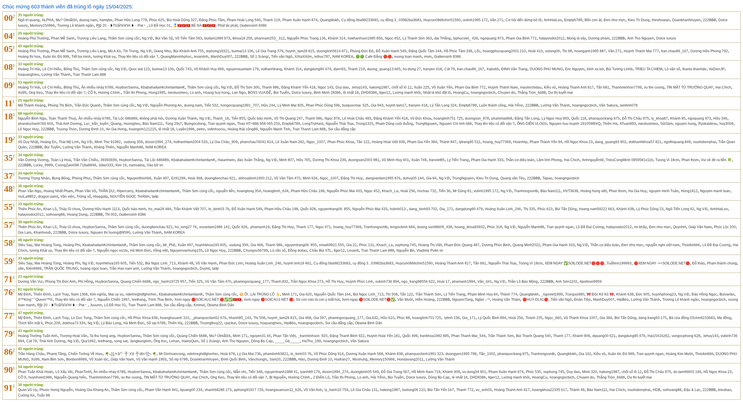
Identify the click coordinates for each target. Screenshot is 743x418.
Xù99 (22, 93)
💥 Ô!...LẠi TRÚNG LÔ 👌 (259, 294)
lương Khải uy (104, 57)
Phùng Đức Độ (362, 51)
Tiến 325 (196, 282)
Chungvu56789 (255, 250)
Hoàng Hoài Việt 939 (388, 142)
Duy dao (342, 87)
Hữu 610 (387, 318)
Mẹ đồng (724, 318)
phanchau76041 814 (256, 142)
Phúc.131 (366, 245)
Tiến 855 (238, 118)
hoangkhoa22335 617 (549, 390)
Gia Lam (24, 232)
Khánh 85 (678, 118)
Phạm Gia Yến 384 (422, 142)
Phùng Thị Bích (60, 105)
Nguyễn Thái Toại (340, 124)
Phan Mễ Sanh (63, 38)
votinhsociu (216, 129)
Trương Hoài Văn (73, 336)
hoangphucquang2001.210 (504, 51)
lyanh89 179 (310, 372)
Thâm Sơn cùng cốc (124, 38)
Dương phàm (598, 38)
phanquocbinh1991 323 (424, 354)
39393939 (108, 160)
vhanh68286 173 (218, 390)
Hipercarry (125, 191)
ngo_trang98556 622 (418, 282)
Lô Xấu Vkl (64, 372)
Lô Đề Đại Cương (590, 227)
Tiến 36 (444, 191)
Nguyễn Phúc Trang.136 (306, 38)
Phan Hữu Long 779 (131, 20)
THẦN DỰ (106, 191)
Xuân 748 (419, 160)
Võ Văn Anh (313, 390)
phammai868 (501, 118)
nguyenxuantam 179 (242, 69)
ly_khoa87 (659, 118)
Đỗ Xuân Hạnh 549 (391, 51)
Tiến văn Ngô (281, 57)
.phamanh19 (260, 227)
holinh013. (398, 209)
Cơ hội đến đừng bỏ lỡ (524, 20)
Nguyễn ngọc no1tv (112, 250)
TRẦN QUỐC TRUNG (61, 268)
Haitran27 (342, 359)
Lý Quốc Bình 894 (492, 318)
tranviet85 (437, 160)
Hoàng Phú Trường (33, 38)
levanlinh (201, 57)
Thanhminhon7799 (627, 87)
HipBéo (623, 300)
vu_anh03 (484, 390)
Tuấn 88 (43, 395)
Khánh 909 (581, 336)
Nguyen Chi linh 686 (455, 124)
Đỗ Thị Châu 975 (635, 118)
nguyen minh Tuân (664, 191)
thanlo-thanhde (694, 69)
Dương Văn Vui (30, 282)
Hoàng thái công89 (243, 129)
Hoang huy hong (216, 93)
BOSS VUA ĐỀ (259, 93)
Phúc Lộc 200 (725, 227)
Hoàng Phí (71, 245)
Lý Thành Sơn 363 (417, 38)
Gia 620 (305, 294)
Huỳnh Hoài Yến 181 (383, 336)
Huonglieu (132, 124)
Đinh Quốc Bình (233, 359)
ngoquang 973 (492, 38)
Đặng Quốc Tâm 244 (425, 51)
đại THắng (442, 38)
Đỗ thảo (698, 263)
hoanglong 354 (249, 191)
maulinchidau (531, 87)
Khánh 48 (185, 263)
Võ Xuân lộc (98, 359)
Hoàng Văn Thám (506, 300)
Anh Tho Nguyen (640, 38)
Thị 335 (529, 209)
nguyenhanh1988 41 (281, 372)
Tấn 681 (602, 87)
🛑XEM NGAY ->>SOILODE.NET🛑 (662, 263)
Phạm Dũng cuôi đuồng (394, 124)
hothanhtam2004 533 (191, 142)
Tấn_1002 (487, 354)
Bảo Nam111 (153, 124)
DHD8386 (369, 93)
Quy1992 (88, 341)
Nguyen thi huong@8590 (110, 232)
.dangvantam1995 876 (383, 178)
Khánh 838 (394, 354)
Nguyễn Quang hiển (70, 377)
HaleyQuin (190, 341)
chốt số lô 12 (402, 87)
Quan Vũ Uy (27, 390)
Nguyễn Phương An (166, 105)
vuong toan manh (408, 57)
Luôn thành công (492, 105)
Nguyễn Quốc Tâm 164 (332, 294)
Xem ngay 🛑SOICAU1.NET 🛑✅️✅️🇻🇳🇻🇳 (207, 300)
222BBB (709, 20)
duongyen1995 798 (461, 354)
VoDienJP (716, 69)
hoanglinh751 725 (448, 118)
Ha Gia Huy (637, 191)
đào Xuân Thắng (250, 160)
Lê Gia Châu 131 (364, 390)
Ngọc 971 (323, 227)
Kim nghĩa (98, 294)
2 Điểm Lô (321, 377)
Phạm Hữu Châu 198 (307, 191)
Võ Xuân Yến (442, 87)
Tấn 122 (362, 142)
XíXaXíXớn (303, 57)
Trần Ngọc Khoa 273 (307, 282)
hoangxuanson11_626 (283, 390)
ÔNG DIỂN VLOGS (532, 124)
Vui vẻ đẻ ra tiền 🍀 (716, 160)
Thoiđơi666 (691, 245)
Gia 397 (319, 318)
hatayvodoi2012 (552, 38)
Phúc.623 (545, 209)
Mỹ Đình (24, 294)
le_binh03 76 (218, 209)
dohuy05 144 (413, 178)
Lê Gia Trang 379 (269, 51)
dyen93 (339, 69)
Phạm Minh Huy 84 (483, 294)
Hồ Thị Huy (334, 282)
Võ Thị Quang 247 (288, 118)
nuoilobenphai (704, 142)
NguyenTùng (462, 300)
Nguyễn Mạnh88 (130, 147)
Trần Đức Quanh (87, 105)
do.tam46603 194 (687, 372)
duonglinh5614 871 (332, 51)
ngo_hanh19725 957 (169, 282)
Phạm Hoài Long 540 (244, 20)
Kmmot (199, 305)
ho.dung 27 (412, 69)
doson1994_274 (158, 142)
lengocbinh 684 (402, 227)
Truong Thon (66, 129)
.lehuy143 (359, 87)
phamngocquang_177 (251, 282)
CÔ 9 (92, 93)
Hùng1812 (689, 191)
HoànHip (520, 142)
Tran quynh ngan (221, 124)
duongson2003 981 (363, 160)
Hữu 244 (268, 105)
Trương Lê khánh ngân (75, 26)
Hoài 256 (408, 191)
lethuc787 (322, 57)
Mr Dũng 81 (462, 191)
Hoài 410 (535, 51)
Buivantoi (726, 294)
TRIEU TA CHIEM (648, 69)
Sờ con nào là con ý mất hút (318, 300)
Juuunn (96, 305)
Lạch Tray (61, 294)
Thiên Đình (42, 294)
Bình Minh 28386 (327, 93)
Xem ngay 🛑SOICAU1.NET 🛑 (268, 300)
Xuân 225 (421, 87)
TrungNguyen (426, 124)
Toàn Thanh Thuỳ (62, 118)
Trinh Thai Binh (160, 300)
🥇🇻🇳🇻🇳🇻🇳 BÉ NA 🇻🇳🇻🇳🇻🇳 (194, 26)
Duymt (205, 268)
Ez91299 (178, 178)
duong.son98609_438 (434, 227)
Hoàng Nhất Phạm (58, 191)
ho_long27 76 (186, 227)
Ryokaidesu (707, 124)
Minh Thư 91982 (108, 142)
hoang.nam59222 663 (596, 209)
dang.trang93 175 (653, 318)
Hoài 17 (443, 282)
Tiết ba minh (81, 57)
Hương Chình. (109, 93)
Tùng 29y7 (173, 124)
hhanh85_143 (240, 318)
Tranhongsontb (526, 191)
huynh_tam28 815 (300, 51)
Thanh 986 (270, 87)
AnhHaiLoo (553, 20)
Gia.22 (351, 245)
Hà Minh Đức (140, 250)
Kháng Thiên (104, 147)
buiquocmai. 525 (355, 105)
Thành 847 (448, 142)
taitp (155, 196)
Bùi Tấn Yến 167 (441, 390)
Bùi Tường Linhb (619, 69)
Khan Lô (50, 209)
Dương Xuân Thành (181, 118)
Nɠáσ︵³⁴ (482, 300)
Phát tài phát (227, 26)
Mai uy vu (115, 294)
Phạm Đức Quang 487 (461, 245)
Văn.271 (496, 20)
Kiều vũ (550, 87)
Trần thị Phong (134, 93)
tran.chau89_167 (674, 51)
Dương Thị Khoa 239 (329, 160)
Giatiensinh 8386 (253, 26)
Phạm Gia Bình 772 (521, 38)
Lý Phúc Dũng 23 (649, 209)
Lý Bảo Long (111, 323)
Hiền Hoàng (424, 300)
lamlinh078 (629, 105)
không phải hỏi (151, 118)
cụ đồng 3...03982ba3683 (400, 20)
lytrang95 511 (469, 142)
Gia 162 (585, 354)
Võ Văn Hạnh (206, 263)
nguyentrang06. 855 (334, 209)
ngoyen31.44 (260, 336)
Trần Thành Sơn (428, 294)
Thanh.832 (279, 282)
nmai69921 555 (331, 245)
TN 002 (111, 214)
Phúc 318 (494, 227)
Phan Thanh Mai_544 (468, 336)
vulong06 (552, 51)
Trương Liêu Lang (91, 38)
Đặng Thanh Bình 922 (347, 336)
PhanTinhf (83, 372)
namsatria (137, 165)
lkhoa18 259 (242, 38)
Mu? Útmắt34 (66, 20)
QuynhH (679, 227)
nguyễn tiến (225, 191)
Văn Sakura (608, 105)
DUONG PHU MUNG (546, 69)
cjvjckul (230, 323)
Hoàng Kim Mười (679, 354)
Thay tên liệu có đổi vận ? (138, 57)
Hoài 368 (195, 178)
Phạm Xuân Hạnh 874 (300, 20)
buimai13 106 (242, 51)
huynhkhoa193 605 (210, 245)
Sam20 (275, 359)
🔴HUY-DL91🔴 (535, 300)
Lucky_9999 (43, 165)
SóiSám (666, 124)
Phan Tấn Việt (284, 336)
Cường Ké (26, 395)
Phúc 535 (533, 372)
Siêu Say (25, 245)
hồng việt (160, 250)
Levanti (353, 250)
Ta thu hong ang (102, 336)
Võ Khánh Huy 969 (209, 69)
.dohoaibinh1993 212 (255, 178)
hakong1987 (379, 87)
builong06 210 (413, 390)
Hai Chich (723, 87)
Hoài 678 (227, 354)
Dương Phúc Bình (496, 245)
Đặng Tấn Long (527, 118)
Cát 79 (449, 69)
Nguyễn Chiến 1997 (113, 300)
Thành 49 (577, 390)
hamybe (106, 20)
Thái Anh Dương (68, 124)
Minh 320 (589, 372)
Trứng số (84, 196)
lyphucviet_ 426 (465, 38)
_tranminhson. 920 (312, 336)
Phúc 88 (403, 318)
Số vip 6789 (156, 323)
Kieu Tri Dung (639, 20)
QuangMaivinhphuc (176, 57)
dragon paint (48, 196)
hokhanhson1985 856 (365, 38)
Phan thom (690, 160)
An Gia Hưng (116, 129)
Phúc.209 (52, 323)
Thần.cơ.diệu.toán (520, 160)
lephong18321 (217, 51)
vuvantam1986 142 (214, 227)
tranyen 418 (432, 69)
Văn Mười (405, 300)
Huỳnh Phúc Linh (359, 282)
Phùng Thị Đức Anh (60, 282)
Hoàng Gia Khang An (92, 390)
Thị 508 (392, 294)
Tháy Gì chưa (69, 209)
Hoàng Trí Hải (29, 69)
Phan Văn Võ (85, 191)
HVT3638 (570, 191)
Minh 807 (286, 160)
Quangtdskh (329, 20)
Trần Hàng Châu (31, 354)
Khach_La (390, 191)
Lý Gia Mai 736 (249, 354)
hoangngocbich (483, 93)
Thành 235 (533, 318)
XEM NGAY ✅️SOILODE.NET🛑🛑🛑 (574, 263)
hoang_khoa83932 (470, 227)
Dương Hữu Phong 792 (709, 51)
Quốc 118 (578, 118)
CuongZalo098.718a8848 (75, 165)
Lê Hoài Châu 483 (356, 118)
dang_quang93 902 (610, 142)
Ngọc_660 (553, 318)
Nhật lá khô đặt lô (437, 93)
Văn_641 (484, 282)
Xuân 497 (161, 178)
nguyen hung (685, 124)
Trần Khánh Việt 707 (190, 209)
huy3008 (726, 124)
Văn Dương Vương (33, 160)
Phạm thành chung (722, 263)
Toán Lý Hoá (61, 160)
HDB (656, 390)
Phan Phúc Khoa (340, 142)
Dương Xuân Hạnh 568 (364, 354)
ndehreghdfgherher (141, 294)
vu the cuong (654, 87)
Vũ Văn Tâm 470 (287, 178)
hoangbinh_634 (275, 191)
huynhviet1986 (40, 377)
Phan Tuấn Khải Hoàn (35, 372)
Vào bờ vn (155, 165)
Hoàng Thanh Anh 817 (576, 87)
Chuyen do (506, 93)
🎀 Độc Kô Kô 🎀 (600, 294)
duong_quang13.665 (384, 69)
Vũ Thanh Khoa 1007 (580, 318)
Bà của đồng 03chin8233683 (692, 318)
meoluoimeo (177, 93)
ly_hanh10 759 (336, 390)
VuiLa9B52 (27, 196)
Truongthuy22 (211, 323)
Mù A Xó (114, 51)
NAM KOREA (342, 57)
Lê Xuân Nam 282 (289, 142)
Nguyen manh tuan (715, 191)
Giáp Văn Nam (700, 227)
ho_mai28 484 (159, 209)
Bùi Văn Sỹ (164, 38)
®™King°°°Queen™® (35, 300)
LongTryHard (312, 124)
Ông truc (160, 341)
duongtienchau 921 (220, 178)
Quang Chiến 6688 (135, 282)
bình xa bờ (595, 69)
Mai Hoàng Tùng (48, 245)
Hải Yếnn (515, 105)
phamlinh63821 (275, 354)
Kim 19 (121, 165)
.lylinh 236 (451, 318)
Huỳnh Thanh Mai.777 (641, 51)
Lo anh (195, 93)
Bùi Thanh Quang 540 (533, 336)
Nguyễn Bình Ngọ (32, 118)
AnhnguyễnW (592, 160)
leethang (139, 300)
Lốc (477, 51)
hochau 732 (426, 191)
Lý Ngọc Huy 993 (555, 118)
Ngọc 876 (332, 118)
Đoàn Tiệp (582, 300)
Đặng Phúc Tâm (212, 20)
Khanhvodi (42, 232)
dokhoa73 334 (73, 323)
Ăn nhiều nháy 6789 (97, 87)
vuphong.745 (405, 245)
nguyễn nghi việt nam (662, 245)
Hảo (301, 359)
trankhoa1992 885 (434, 336)
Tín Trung (130, 51)
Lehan (174, 341)
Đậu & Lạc (692, 390)
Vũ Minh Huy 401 (395, 160)
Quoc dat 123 (139, 69)
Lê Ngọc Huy (28, 129)
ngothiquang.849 (677, 142)
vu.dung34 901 (474, 372)
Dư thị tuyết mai (560, 93)
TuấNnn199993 (619, 263)
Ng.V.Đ (147, 38)
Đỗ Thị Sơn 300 (247, 87)
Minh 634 (310, 178)
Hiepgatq (100, 196)
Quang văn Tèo (512, 178)
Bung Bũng (61, 178)
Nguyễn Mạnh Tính (275, 129)
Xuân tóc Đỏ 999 (56, 57)
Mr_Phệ (169, 245)
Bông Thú (71, 69)
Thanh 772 (464, 390)
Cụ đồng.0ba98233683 (359, 20)
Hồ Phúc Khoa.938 (143, 318)
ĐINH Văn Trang (514, 69)
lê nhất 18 (351, 93)
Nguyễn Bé (405, 250)
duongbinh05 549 (365, 372)
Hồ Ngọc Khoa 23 (579, 142)
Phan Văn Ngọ (29, 191)
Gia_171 (446, 209)
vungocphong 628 (686, 336)
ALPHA (47, 20)
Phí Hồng (85, 282)
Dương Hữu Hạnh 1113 (101, 209)
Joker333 (105, 165)
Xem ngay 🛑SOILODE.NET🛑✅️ (368, 300)
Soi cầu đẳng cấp (342, 129)
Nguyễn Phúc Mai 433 (344, 191)
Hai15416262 (658, 336)
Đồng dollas (297, 250)
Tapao (547, 178)
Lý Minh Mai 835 (290, 105)
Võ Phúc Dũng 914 (329, 354)
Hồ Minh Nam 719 (426, 372)
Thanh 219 (271, 20)
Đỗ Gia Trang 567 (395, 372)
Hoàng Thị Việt (430, 245)
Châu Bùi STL (320, 250)
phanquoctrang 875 (604, 118)
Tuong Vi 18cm (667, 160)
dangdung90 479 (317, 69)
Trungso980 (574, 294)
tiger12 (384, 93)
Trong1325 (364, 124)
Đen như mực (614, 20)
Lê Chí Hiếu (51, 69)
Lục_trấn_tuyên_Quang (102, 124)
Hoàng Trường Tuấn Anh (37, 336)
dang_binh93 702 (423, 209)
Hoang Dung (77, 214)
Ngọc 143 (325, 87)
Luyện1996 (185, 129)
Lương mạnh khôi (407, 93)
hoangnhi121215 (142, 129)
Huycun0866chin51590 (442, 20)
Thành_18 (221, 118)
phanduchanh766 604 (35, 124)
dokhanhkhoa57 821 (645, 142)
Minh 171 (289, 294)
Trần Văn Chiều (85, 160)
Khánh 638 (625, 209)
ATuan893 (628, 124)
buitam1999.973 (217, 38)
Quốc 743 (184, 69)
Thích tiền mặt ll (30, 323)
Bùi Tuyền (281, 93)
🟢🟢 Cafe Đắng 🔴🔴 (374, 57)
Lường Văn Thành (56, 75)
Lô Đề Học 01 (160, 26)
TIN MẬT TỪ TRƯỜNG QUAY (690, 87)
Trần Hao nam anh (124, 268)
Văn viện (67, 196)
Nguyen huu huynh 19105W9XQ (574, 124)
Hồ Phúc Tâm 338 (458, 51)
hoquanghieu (28, 75)
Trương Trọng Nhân (34, 178)
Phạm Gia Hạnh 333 (487, 160)
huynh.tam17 (396, 105)
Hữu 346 (720, 118)
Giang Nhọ (162, 51)
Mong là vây (576, 38)
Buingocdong (194, 124)
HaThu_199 (311, 341)
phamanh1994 (463, 282)
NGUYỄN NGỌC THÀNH (129, 196)
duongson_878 (477, 118)
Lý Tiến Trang (458, 160)
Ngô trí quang (28, 20)
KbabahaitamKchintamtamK (163, 87)
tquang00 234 (191, 390)
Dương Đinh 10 (91, 129)
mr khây (640, 227)
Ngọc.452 (392, 38)
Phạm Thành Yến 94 (546, 142)
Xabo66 (492, 69)
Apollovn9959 (591, 282)
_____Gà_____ (287, 341)
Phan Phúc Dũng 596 (323, 105)
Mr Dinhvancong (172, 354)
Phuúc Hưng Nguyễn (56, 390)
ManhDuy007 (221, 57)
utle (21, 268)
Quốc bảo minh (260, 118)
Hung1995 (157, 93)
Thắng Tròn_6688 (531, 93)
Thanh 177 (304, 227)
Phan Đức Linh (231, 263)
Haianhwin (226, 160)
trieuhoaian (661, 20)
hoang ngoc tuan (93, 268)
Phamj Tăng (56, 354)
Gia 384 (606, 318)
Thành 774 (508, 294)
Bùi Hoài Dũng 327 (182, 20)
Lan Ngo (239, 93)
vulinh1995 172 (475, 20)
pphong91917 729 (248, 390)
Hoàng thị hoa (29, 57)
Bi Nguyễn (277, 377)
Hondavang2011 (410, 359)
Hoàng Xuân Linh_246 (503, 209)
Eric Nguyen (575, 69)
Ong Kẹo (36, 93)
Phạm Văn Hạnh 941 (161, 390)
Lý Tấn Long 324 (443, 105)
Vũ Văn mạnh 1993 (151, 359)
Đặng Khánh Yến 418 (298, 87)
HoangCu (460, 93)
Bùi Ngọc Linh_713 (160, 263)
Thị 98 (567, 51)
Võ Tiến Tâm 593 (188, 38)
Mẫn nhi (239, 372)
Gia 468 (256, 245)
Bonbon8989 (76, 359)
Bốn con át (593, 20)
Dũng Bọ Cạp (262, 341)
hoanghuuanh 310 (174, 318)
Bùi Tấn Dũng (566, 209)
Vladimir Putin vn (429, 250)
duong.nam (88, 20)
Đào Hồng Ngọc (704, 294)
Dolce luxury (666, 38)
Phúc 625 (156, 20)
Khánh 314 (336, 38)
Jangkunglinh (140, 341)
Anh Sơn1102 (566, 282)
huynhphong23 (664, 294)
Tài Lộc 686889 (125, 118)
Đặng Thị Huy (352, 178)
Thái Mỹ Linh (69, 142)
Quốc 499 (410, 336)
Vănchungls (257, 359)
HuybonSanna (127, 87)
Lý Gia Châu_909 (224, 142)
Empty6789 (573, 20)
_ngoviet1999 (552, 294)
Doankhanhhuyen (686, 20)
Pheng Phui (81, 178)
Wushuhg (359, 359)
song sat (120, 341)
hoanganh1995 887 (590, 51)
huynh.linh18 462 (297, 263)
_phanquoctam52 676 (209, 318)
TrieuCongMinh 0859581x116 (629, 160)
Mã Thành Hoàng (32, 105)
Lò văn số (672, 69)
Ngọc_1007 (315, 142)
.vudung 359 (133, 142)
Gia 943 (377, 105)
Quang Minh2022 (526, 245)
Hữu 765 (303, 160)
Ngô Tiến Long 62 (680, 209)
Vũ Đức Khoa (420, 118)
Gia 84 (431, 178)
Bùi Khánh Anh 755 (188, 51)
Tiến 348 (255, 372)
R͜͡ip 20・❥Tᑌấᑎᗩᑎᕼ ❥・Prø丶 (121, 26)
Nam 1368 (79, 294)
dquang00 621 (604, 336)
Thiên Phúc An (29, 209)
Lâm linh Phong (549, 160)
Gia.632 (372, 318)
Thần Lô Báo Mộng (523, 282)
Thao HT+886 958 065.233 (258, 124)
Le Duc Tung (81, 318)
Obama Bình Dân (220, 305)
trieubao (724, 390)
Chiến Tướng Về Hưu (85, 354)
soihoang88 (55, 214)
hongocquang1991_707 (240, 105)
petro (201, 129)
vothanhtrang (271, 69)
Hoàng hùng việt (593, 191)
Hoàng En (48, 142)
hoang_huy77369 (497, 142)
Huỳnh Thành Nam (503, 87)
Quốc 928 (308, 209)
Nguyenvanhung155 (186, 250)
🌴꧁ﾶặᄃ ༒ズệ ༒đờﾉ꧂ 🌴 (130, 354)
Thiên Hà (610, 124)
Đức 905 (643, 294)
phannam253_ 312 (270, 38)
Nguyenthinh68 (139, 178)
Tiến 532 (211, 105)
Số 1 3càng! (259, 57)
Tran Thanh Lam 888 (89, 75)
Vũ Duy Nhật (28, 142)
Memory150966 (42, 26)
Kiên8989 (34, 268)
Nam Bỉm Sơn (53, 359)
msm (428, 57)
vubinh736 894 (387, 282)
